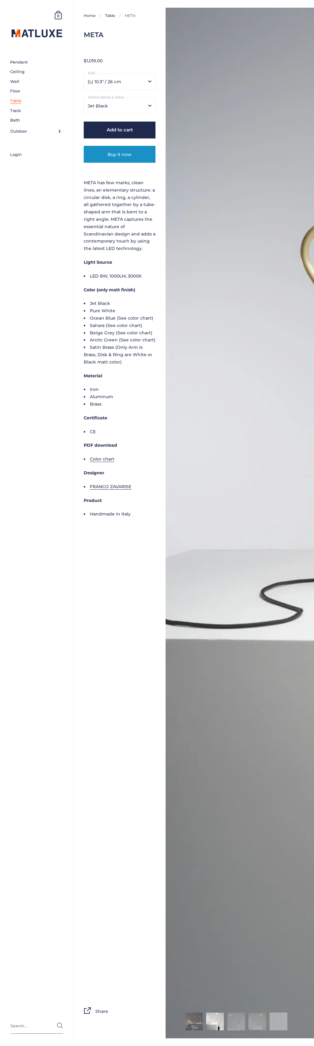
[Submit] (233, 581)
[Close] (243, 468)
